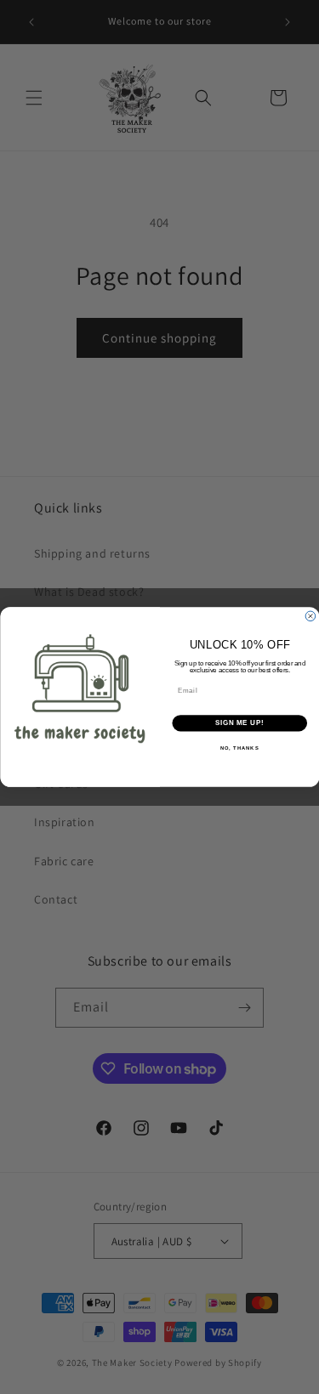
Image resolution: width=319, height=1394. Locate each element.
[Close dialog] (310, 616)
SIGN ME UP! (239, 723)
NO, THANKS (239, 748)
